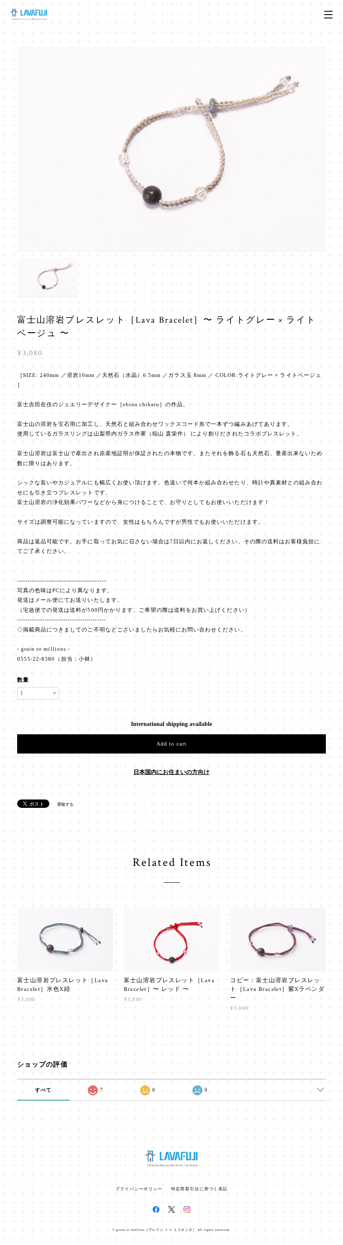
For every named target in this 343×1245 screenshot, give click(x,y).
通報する (65, 804)
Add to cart (171, 744)
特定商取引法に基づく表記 (199, 1188)
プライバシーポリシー (139, 1188)
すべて (43, 1090)
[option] (171, 149)
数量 (23, 680)
